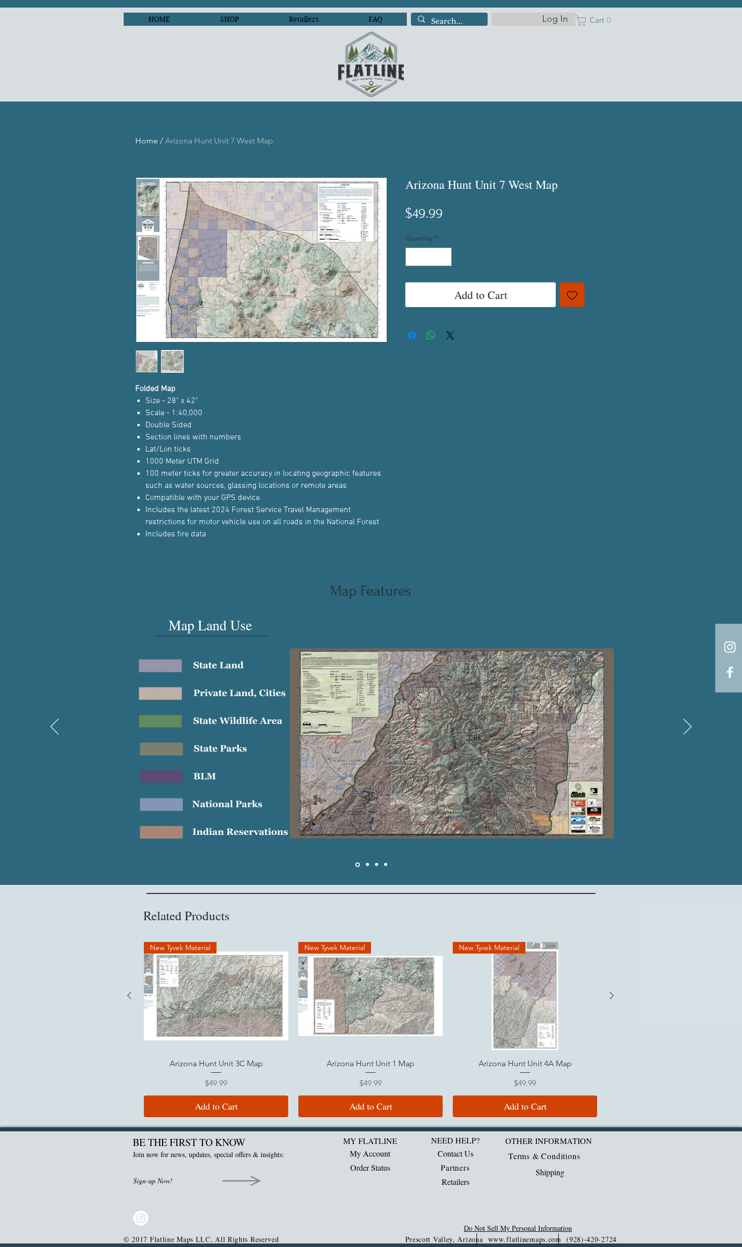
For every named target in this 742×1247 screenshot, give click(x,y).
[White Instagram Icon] (729, 647)
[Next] (687, 727)
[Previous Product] (129, 995)
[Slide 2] (367, 864)
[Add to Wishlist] (572, 294)
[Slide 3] (376, 864)
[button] (596, 20)
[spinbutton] (428, 257)
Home (146, 140)
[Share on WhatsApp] (431, 335)
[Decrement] (413, 257)
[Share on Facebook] (412, 335)
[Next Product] (612, 995)
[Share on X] (450, 335)
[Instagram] (140, 1218)
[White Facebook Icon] (729, 672)
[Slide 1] (357, 864)
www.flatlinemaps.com (524, 1239)
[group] (370, 1029)
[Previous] (54, 727)
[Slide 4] (385, 864)
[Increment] (444, 257)
